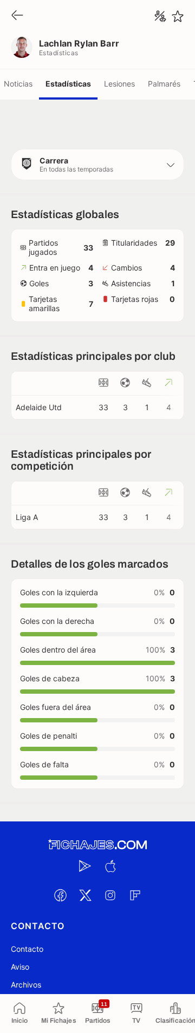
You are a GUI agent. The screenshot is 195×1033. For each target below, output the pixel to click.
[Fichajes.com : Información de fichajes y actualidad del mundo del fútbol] (97, 845)
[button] (97, 164)
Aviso (20, 966)
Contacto (27, 948)
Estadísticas (68, 83)
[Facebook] (60, 895)
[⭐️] (177, 16)
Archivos (26, 984)
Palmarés (164, 83)
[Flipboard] (135, 895)
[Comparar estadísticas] (160, 16)
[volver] (17, 16)
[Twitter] (85, 895)
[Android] (85, 866)
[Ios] (110, 866)
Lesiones (119, 83)
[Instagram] (110, 895)
